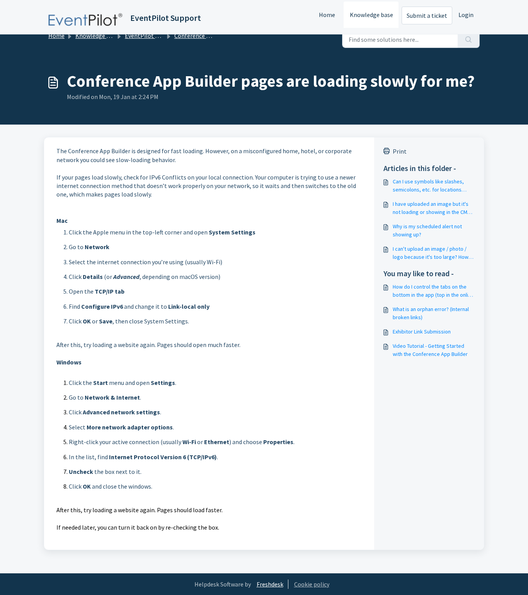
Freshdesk (270, 584)
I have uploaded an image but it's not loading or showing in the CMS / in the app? (433, 208)
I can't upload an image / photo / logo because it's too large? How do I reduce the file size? (430, 253)
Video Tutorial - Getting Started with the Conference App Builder (430, 349)
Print (400, 151)
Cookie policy (311, 584)
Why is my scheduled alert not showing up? (427, 230)
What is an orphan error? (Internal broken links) (431, 313)
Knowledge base (371, 15)
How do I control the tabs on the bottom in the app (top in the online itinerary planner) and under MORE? (433, 291)
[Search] (469, 39)
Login (465, 15)
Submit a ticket (427, 15)
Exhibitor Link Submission (422, 331)
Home (327, 15)
